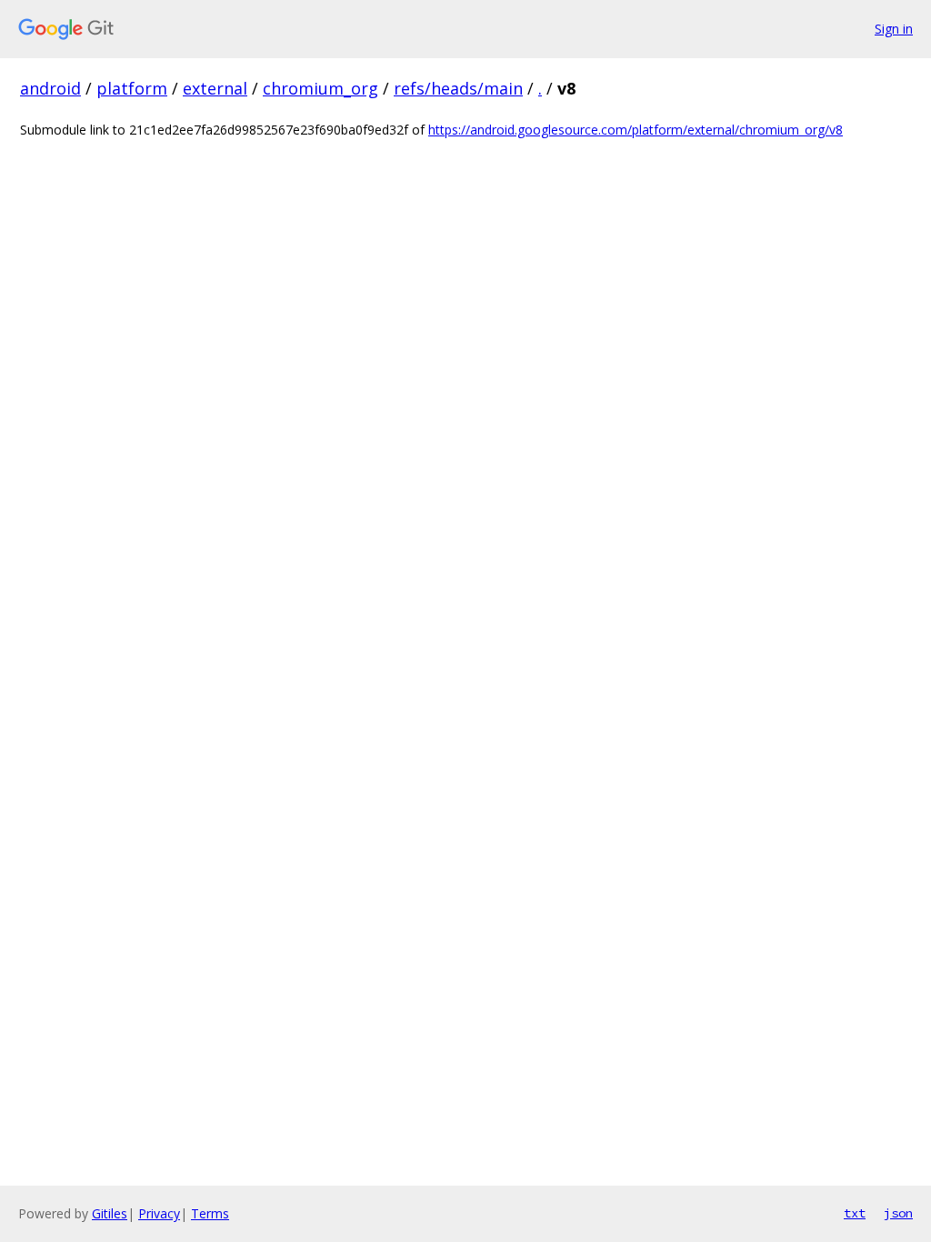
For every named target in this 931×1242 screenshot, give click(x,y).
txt (855, 1213)
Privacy (159, 1213)
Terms (210, 1213)
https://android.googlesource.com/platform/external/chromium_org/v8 (635, 129)
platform (131, 88)
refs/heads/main (458, 88)
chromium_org (320, 88)
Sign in (894, 28)
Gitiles (109, 1213)
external (215, 88)
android (50, 88)
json (898, 1213)
